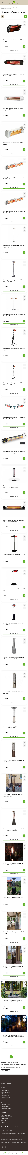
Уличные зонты (4, 1100)
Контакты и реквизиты (6, 1083)
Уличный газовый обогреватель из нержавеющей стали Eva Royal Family (13, 1035)
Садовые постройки (5, 1104)
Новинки (3, 1122)
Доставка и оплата (5, 1081)
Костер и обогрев (5, 1102)
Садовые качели (5, 1095)
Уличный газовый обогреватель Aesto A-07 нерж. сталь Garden (13, 726)
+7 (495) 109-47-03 (7, 1126)
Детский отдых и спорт (6, 1108)
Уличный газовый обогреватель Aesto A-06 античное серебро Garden (13, 658)
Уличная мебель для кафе (11, 7)
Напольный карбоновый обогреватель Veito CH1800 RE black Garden (13, 486)
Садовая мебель (5, 1090)
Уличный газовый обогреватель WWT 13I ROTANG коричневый (13, 829)
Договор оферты (5, 1118)
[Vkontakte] (5, 1147)
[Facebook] (2, 1147)
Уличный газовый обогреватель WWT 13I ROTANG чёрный (13, 864)
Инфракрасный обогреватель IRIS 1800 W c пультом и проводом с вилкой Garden (14, 453)
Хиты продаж (4, 1120)
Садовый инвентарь (5, 1106)
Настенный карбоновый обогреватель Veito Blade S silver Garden (13, 520)
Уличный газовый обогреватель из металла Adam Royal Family (12, 1001)
